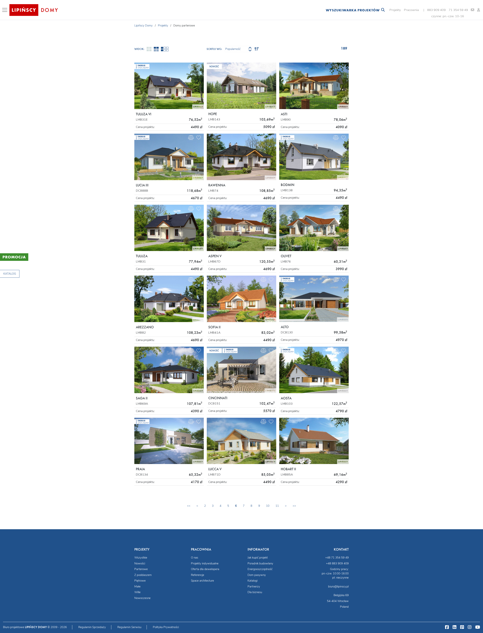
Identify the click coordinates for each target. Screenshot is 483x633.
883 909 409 (436, 10)
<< (188, 506)
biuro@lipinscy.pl (338, 586)
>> (294, 506)
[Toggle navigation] (5, 10)
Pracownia (411, 10)
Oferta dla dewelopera (205, 569)
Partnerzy (254, 586)
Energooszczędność (260, 569)
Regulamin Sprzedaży (92, 627)
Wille (137, 592)
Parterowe (141, 569)
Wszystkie (140, 557)
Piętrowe (140, 581)
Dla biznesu (255, 592)
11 (277, 506)
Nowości (139, 563)
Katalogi (253, 581)
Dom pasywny (257, 575)
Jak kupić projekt (258, 557)
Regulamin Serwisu (129, 627)
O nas (194, 557)
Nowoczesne (142, 598)
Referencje (197, 575)
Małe (137, 586)
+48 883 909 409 (337, 563)
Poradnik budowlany (260, 563)
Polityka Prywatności (166, 627)
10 (267, 506)
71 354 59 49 (458, 10)
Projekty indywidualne (204, 563)
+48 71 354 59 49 (337, 557)
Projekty (395, 10)
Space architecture (202, 581)
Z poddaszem (143, 575)
